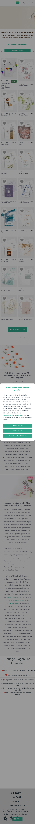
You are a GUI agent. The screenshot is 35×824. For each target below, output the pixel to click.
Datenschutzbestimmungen (12, 415)
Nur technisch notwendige (17, 436)
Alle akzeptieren (17, 426)
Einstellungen (17, 431)
